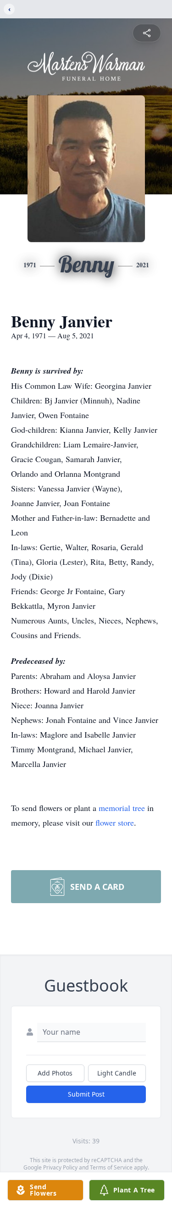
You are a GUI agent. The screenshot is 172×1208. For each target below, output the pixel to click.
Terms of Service (111, 1167)
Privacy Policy (60, 1167)
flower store (114, 822)
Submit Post (86, 1094)
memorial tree (122, 807)
